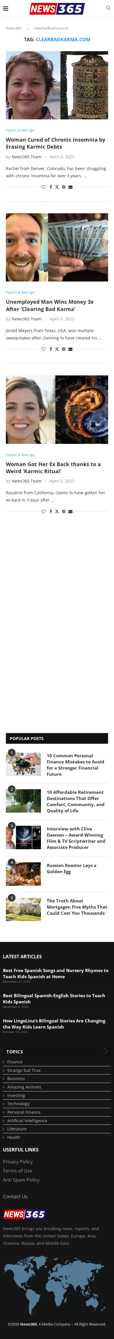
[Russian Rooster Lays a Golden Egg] (23, 874)
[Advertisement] (29, 631)
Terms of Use (17, 1170)
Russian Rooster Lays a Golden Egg (71, 868)
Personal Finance (24, 1112)
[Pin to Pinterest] (63, 187)
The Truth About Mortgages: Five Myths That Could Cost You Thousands (77, 907)
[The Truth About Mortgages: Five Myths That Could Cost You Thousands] (23, 909)
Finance (15, 1062)
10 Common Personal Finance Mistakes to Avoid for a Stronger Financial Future (75, 765)
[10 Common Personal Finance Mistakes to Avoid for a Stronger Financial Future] (23, 764)
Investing (16, 1095)
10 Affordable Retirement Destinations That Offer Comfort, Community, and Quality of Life (76, 801)
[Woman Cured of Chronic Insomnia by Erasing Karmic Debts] (57, 85)
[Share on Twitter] (57, 187)
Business (16, 1078)
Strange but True (24, 1070)
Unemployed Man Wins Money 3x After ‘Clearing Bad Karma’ (50, 305)
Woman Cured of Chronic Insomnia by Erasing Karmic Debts (55, 143)
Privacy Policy (18, 1161)
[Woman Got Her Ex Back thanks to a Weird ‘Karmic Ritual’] (57, 409)
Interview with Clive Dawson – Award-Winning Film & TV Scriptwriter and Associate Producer (76, 838)
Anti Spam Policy (21, 1179)
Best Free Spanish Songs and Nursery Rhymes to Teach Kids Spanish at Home (55, 973)
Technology (18, 1103)
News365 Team (27, 156)
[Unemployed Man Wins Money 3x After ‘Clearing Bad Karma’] (57, 247)
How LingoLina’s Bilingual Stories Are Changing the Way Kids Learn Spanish (54, 1024)
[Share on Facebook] (51, 187)
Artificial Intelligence (27, 1120)
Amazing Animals (24, 1087)
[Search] (108, 8)
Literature (17, 1129)
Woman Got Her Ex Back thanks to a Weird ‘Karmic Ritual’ (53, 468)
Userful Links (21, 1149)
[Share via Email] (70, 187)
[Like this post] (44, 187)
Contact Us (15, 1196)
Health (13, 1137)
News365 (14, 28)
